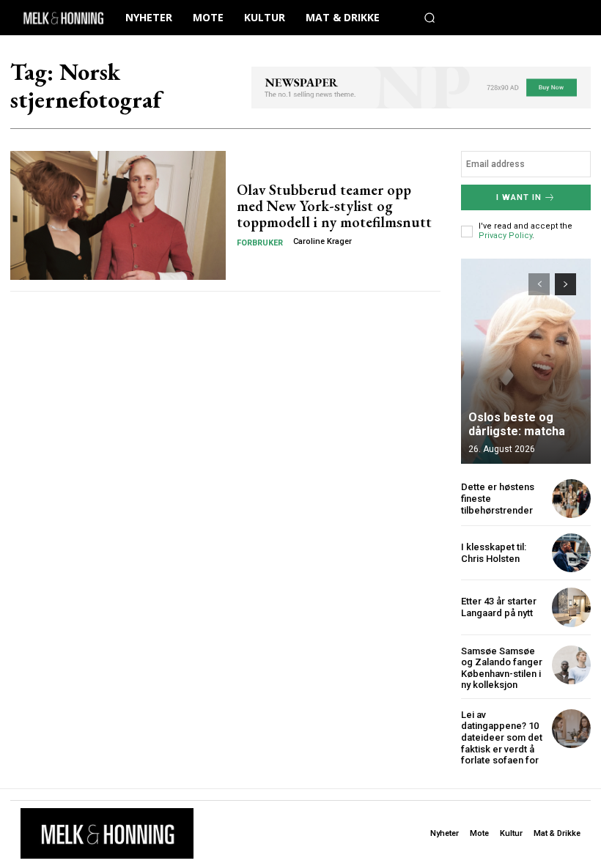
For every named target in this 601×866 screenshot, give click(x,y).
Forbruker (260, 243)
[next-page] (565, 284)
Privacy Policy (505, 235)
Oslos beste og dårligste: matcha (516, 424)
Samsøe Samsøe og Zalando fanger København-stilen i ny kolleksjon (501, 668)
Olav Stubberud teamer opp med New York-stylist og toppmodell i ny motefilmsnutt (334, 206)
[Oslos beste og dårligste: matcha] (526, 361)
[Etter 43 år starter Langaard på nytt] (571, 607)
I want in (519, 197)
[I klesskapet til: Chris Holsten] (571, 552)
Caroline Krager (322, 241)
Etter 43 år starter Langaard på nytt (499, 607)
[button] (429, 17)
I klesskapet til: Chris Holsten (493, 552)
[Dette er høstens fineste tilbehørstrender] (571, 498)
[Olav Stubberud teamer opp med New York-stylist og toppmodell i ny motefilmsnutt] (118, 215)
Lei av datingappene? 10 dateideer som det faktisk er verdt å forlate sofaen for (501, 737)
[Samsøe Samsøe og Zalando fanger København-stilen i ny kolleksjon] (571, 664)
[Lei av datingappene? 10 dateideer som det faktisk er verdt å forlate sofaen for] (571, 728)
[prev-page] (539, 284)
